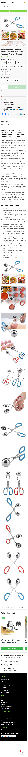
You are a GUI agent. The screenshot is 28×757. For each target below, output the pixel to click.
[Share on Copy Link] (24, 114)
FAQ (2, 716)
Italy (14, 62)
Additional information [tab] (7, 125)
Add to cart (17, 87)
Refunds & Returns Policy (8, 722)
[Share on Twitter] (8, 114)
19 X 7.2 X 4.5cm (14, 80)
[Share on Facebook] (5, 114)
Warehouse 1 (13, 66)
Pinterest (3, 730)
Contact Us (4, 702)
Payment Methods (6, 718)
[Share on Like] (2, 114)
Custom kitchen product (7, 724)
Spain (18, 62)
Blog (2, 700)
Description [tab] (4, 121)
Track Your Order (5, 714)
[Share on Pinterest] (11, 114)
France (9, 62)
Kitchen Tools (7, 14)
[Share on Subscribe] (20, 114)
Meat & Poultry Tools (15, 14)
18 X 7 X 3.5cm (5, 80)
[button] (6, 86)
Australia (4, 62)
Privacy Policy (5, 708)
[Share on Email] (14, 114)
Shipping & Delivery (6, 720)
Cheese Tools (4, 639)
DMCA (3, 704)
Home (2, 14)
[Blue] (3, 73)
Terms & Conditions (6, 706)
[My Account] (21, 3)
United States (5, 66)
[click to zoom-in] (13, 28)
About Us (3, 698)
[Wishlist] (20, 619)
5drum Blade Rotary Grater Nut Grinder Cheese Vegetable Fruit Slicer (11, 641)
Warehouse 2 (21, 66)
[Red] (8, 73)
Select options (12, 648)
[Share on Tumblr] (17, 114)
